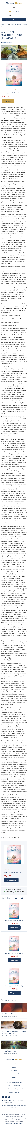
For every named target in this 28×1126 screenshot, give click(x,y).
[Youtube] (9, 1097)
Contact (20, 1123)
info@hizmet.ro (9, 1123)
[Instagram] (6, 1097)
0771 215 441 (16, 1123)
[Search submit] (14, 19)
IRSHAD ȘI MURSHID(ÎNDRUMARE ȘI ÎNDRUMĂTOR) (14, 1032)
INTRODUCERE (7, 1014)
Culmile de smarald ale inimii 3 (14, 986)
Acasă (2, 24)
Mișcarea (10, 2)
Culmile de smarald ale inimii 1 (11, 93)
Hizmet (18, 2)
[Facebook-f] (3, 1097)
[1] (23, 244)
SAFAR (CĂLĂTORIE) (9, 1051)
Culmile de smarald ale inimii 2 (14, 953)
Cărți (7, 24)
